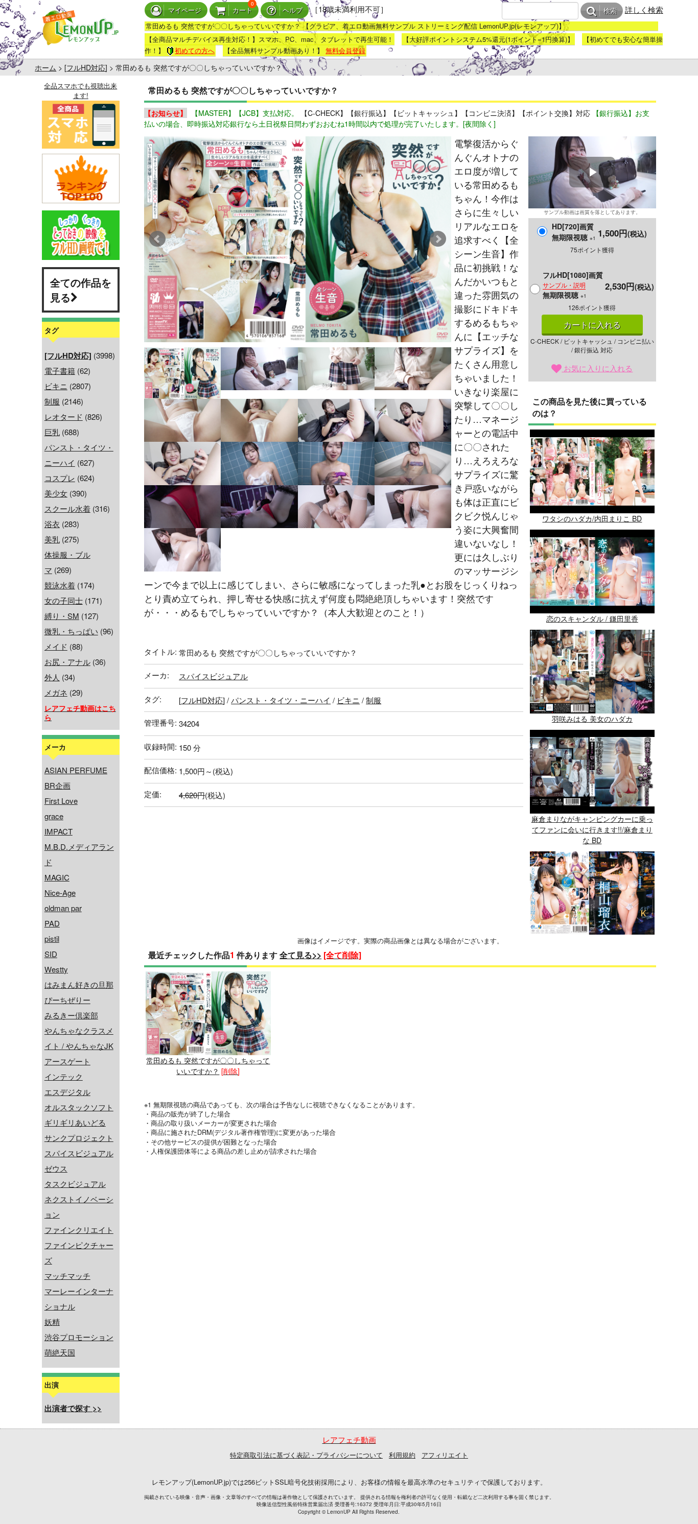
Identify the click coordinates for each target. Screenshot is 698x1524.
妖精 (52, 1321)
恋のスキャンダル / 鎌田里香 (592, 618)
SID (50, 953)
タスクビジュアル (75, 1183)
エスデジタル (67, 1091)
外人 (52, 677)
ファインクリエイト (78, 1229)
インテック (63, 1076)
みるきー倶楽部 (71, 1015)
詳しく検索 (644, 9)
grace (53, 816)
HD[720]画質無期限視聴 (574, 231)
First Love (61, 800)
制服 (52, 401)
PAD (52, 923)
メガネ (55, 692)
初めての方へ (195, 50)
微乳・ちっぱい (71, 631)
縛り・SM (61, 615)
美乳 (52, 539)
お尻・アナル (67, 661)
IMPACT (58, 831)
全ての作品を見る (80, 289)
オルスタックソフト (78, 1107)
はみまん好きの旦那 (78, 984)
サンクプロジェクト (78, 1137)
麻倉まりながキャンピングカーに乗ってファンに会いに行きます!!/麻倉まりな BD (592, 829)
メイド (55, 646)
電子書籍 (59, 370)
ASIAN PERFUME (75, 770)
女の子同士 (63, 600)
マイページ (184, 10)
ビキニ (55, 385)
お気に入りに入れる (597, 368)
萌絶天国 (59, 1352)
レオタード (63, 416)
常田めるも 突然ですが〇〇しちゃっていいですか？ (208, 1065)
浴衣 (52, 523)
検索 (610, 11)
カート (242, 10)
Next (438, 239)
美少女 (55, 493)
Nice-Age (60, 892)
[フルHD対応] (85, 67)
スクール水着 (67, 508)
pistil (51, 938)
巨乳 (52, 431)
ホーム (45, 67)
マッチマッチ (67, 1275)
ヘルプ (293, 10)
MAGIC (56, 877)
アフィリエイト (445, 1455)
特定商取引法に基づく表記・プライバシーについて (306, 1455)
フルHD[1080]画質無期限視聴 (573, 285)
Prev (157, 239)
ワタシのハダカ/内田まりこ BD (592, 518)
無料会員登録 (345, 50)
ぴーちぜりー (67, 999)
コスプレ (59, 477)
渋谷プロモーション (78, 1336)
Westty (56, 969)
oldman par (63, 907)
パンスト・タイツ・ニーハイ (281, 700)
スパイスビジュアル (78, 1153)
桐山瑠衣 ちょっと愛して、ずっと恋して (592, 945)
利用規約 (402, 1455)
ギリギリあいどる (75, 1122)
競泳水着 (59, 585)
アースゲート (67, 1061)
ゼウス (55, 1168)
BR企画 (57, 785)
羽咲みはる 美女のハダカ (592, 718)
